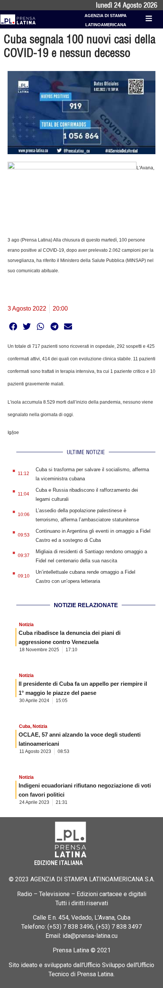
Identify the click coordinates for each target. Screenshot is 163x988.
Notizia (26, 624)
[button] (13, 326)
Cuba (24, 726)
